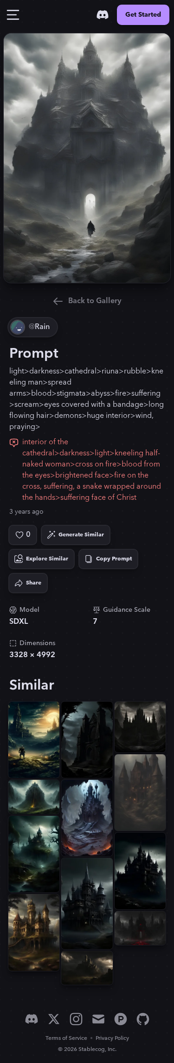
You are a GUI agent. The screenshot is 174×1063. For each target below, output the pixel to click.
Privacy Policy (112, 1038)
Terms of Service (66, 1038)
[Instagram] (76, 1019)
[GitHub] (143, 1019)
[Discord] (102, 14)
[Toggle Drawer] (13, 15)
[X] (54, 1019)
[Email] (98, 1019)
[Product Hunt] (121, 1019)
